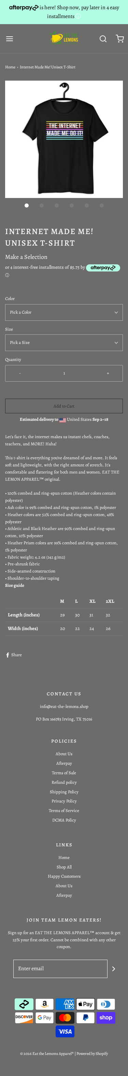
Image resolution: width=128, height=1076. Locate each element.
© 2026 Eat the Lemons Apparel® (47, 1053)
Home (10, 67)
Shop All (64, 867)
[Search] (103, 38)
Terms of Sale (64, 773)
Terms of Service (64, 810)
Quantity (13, 359)
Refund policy (64, 782)
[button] (64, 139)
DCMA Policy (64, 820)
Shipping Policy (64, 792)
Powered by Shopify (92, 1053)
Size (9, 329)
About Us (64, 754)
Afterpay (64, 763)
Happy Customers (64, 876)
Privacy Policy (64, 801)
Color (10, 298)
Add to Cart (64, 406)
